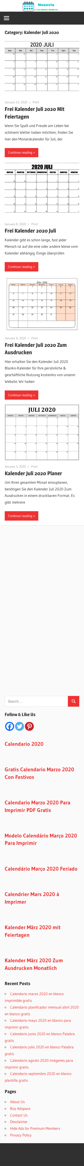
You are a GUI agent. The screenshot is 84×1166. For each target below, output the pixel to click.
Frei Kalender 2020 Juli (30, 230)
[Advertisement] (38, 616)
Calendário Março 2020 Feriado (41, 868)
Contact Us (19, 1115)
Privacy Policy (21, 1135)
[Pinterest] (29, 726)
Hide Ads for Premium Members (35, 1128)
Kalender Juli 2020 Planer (33, 473)
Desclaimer (19, 1121)
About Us (17, 1101)
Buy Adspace (20, 1108)
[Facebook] (9, 726)
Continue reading (20, 152)
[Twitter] (19, 726)
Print (36, 102)
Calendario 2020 (24, 744)
